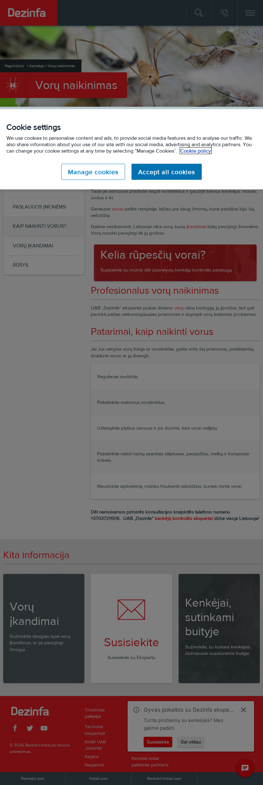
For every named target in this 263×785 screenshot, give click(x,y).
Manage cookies (93, 171)
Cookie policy (195, 151)
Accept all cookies (166, 171)
